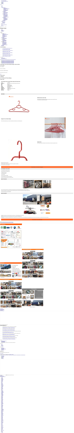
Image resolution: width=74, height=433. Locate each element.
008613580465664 (3, 341)
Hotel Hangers (2, 37)
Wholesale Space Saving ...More (6, 51)
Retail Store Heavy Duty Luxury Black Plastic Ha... (9, 334)
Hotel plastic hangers (6, 12)
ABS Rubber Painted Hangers (5, 34)
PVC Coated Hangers (5, 43)
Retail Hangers (4, 39)
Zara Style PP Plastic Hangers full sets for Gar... (8, 332)
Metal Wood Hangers (6, 15)
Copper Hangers (5, 16)
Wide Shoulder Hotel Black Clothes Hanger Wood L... (9, 336)
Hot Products (10, 354)
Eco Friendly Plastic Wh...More (6, 49)
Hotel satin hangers (5, 13)
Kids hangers (4, 20)
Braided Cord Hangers (6, 14)
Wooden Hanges (4, 17)
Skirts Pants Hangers (5, 18)
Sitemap (12, 354)
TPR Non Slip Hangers (5, 35)
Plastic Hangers (4, 7)
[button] (37, 167)
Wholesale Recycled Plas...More (6, 53)
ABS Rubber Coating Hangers (6, 8)
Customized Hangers (4, 40)
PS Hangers (5, 11)
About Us (2, 21)
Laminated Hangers (5, 19)
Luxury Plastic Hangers (6, 10)
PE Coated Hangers (4, 42)
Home (2, 6)
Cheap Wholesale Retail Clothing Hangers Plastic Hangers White (7, 222)
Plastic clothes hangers (5, 24)
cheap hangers (1, 308)
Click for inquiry (1, 353)
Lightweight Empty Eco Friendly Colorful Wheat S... (9, 327)
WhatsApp (1, 375)
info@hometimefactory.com (2, 376)
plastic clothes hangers (2, 309)
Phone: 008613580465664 (3, 0)
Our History (4, 22)
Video (1, 23)
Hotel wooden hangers (5, 38)
